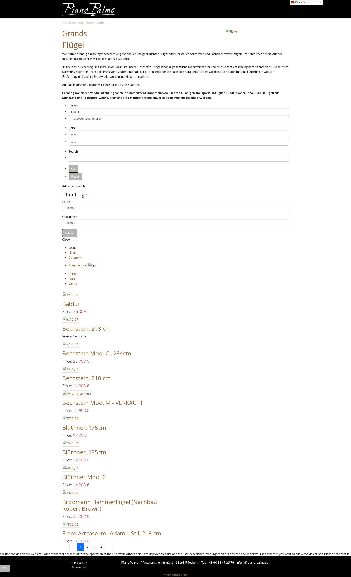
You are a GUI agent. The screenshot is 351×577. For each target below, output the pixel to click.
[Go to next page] (108, 547)
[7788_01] (70, 418)
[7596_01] (70, 443)
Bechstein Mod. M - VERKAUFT (102, 403)
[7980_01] (70, 294)
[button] (69, 233)
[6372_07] (70, 319)
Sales (89, 22)
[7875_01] (70, 492)
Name (72, 252)
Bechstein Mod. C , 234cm (96, 353)
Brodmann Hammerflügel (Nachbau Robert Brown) (109, 505)
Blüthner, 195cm (84, 452)
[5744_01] (70, 344)
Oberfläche (69, 217)
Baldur (71, 304)
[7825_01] (70, 524)
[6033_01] (70, 467)
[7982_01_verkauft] (77, 393)
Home (80, 22)
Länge (73, 283)
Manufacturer (78, 265)
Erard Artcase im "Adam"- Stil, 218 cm (111, 533)
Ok (5, 568)
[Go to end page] (116, 547)
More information (176, 574)
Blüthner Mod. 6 (84, 477)
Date (72, 278)
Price (72, 273)
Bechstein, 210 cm (86, 378)
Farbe (66, 201)
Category (75, 257)
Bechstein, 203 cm (86, 328)
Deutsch (299, 2)
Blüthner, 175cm (84, 427)
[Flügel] (232, 31)
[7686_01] (70, 368)
